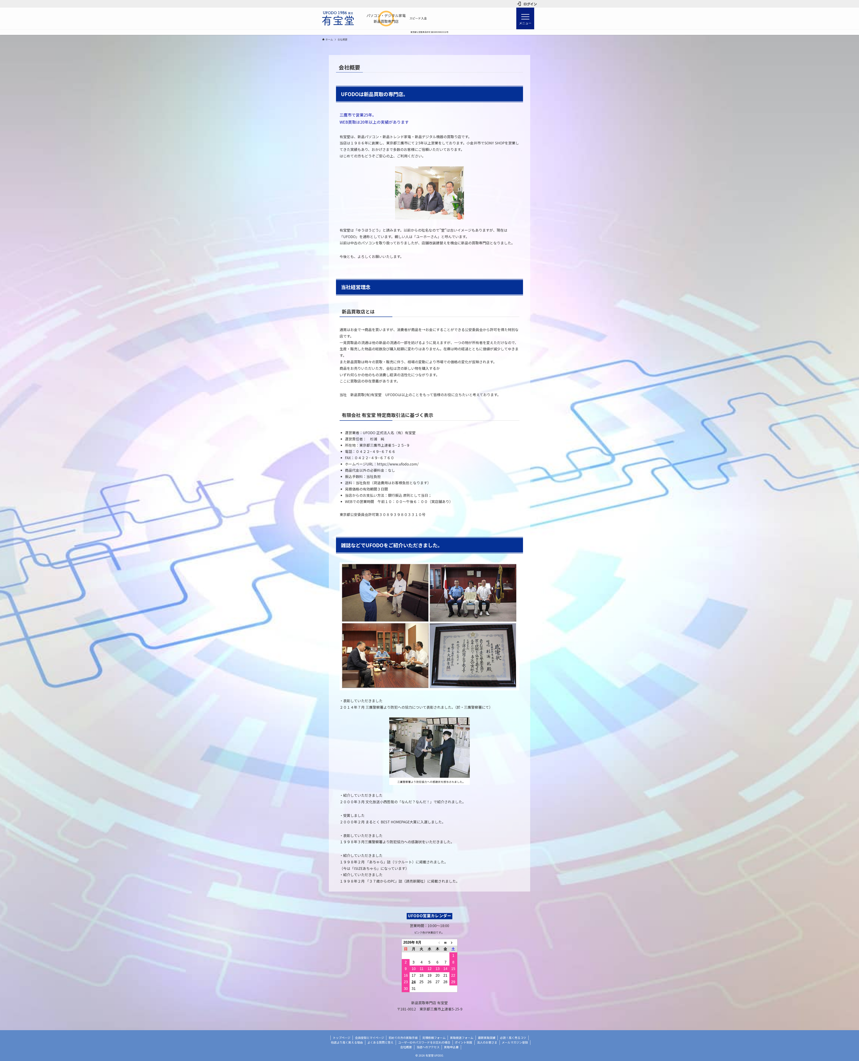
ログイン (530, 3)
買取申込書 (451, 1047)
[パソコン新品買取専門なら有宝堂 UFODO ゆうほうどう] (338, 18)
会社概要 (406, 1047)
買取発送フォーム (461, 1038)
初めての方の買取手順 (403, 1038)
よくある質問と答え (380, 1042)
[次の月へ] (453, 942)
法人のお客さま (487, 1042)
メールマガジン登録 (515, 1042)
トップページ (341, 1038)
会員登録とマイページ (369, 1038)
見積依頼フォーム (434, 1038)
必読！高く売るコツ (513, 1038)
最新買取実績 (486, 1038)
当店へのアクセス (428, 1047)
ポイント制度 (463, 1042)
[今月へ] (445, 942)
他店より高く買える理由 (347, 1042)
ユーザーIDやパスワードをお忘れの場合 (424, 1042)
